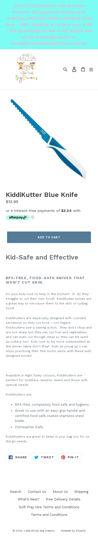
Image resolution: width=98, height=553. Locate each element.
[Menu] (91, 69)
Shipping (81, 492)
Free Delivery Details (63, 499)
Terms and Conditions (49, 515)
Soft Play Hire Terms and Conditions (49, 507)
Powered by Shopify (73, 530)
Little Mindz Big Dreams (39, 530)
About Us (60, 492)
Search (15, 492)
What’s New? (28, 499)
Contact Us (37, 492)
